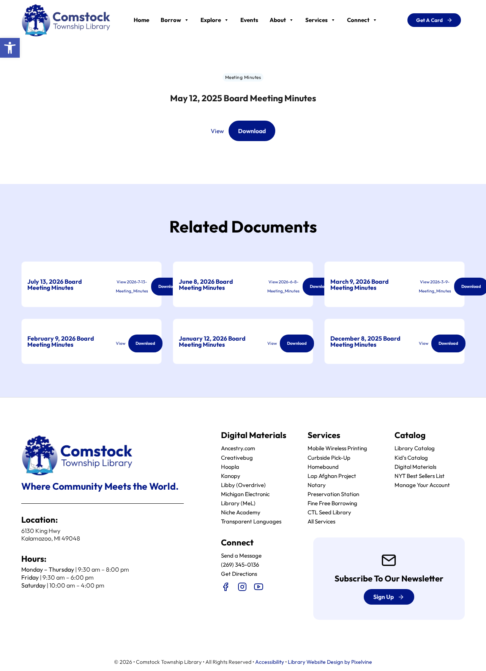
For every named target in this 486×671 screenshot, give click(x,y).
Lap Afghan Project (332, 475)
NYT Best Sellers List (419, 475)
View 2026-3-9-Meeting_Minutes (435, 286)
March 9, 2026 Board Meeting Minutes (359, 284)
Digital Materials (415, 466)
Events (249, 20)
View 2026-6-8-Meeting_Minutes (283, 286)
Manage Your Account (422, 485)
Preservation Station (333, 494)
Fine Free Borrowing (332, 503)
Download (252, 131)
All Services (321, 521)
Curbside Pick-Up (329, 457)
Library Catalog (414, 448)
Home (141, 20)
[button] (10, 48)
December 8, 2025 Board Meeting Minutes (365, 341)
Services (316, 20)
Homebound (323, 466)
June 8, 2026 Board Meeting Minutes (206, 284)
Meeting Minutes (243, 77)
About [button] (278, 20)
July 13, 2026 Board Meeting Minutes (54, 284)
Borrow (171, 20)
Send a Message (241, 555)
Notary (317, 485)
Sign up (383, 596)
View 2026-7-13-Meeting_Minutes (132, 286)
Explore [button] (210, 20)
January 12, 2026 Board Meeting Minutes (212, 341)
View (217, 131)
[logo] (66, 19)
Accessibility (269, 661)
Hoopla (230, 466)
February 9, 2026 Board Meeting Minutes (60, 341)
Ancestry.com (238, 448)
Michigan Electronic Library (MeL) (245, 498)
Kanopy (230, 475)
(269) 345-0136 (240, 564)
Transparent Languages (251, 521)
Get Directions (239, 573)
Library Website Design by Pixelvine (330, 661)
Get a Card (429, 20)
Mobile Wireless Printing (337, 448)
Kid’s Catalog (411, 457)
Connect (358, 20)
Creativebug (237, 457)
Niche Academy (240, 512)
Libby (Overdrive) (243, 485)
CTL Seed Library (329, 512)
